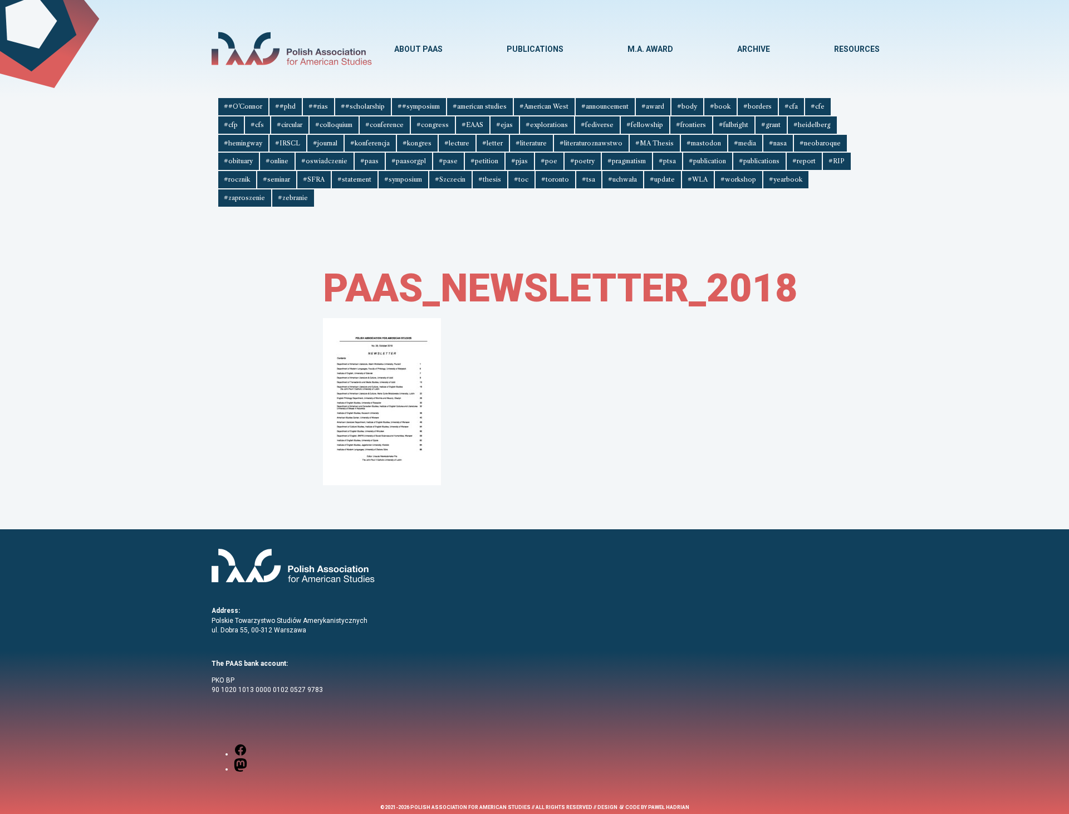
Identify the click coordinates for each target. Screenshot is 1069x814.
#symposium (403, 179)
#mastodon (703, 143)
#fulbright (733, 125)
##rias (318, 106)
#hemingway (243, 143)
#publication (707, 161)
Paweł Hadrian (668, 807)
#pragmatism (626, 161)
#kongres (417, 143)
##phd (285, 106)
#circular (289, 125)
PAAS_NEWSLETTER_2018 (560, 288)
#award (652, 106)
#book (720, 106)
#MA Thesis (654, 143)
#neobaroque (820, 143)
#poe (549, 161)
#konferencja (370, 143)
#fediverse (597, 125)
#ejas (504, 125)
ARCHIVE (753, 49)
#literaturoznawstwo (591, 143)
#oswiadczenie (324, 161)
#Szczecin (450, 179)
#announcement (605, 106)
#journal (325, 143)
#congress (432, 125)
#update (662, 179)
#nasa (778, 143)
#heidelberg (812, 125)
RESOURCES (857, 49)
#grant (771, 125)
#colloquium (333, 125)
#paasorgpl (408, 161)
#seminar (276, 179)
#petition (484, 161)
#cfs (257, 125)
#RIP (836, 161)
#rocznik (237, 179)
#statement (354, 179)
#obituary (238, 161)
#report (804, 161)
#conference (384, 125)
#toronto (555, 179)
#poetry (582, 161)
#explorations (547, 125)
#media (745, 143)
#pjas (519, 161)
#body (687, 106)
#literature (531, 143)
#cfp (231, 125)
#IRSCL (287, 143)
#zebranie (293, 198)
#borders (757, 106)
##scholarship (363, 106)
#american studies (480, 106)
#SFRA (314, 179)
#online (277, 161)
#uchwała (622, 179)
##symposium (419, 106)
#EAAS (472, 125)
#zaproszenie (244, 198)
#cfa (791, 106)
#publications (759, 161)
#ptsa (667, 161)
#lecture (456, 143)
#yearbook (785, 179)
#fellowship (644, 125)
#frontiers (691, 125)
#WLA (698, 179)
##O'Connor (243, 106)
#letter (492, 143)
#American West (543, 106)
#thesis (489, 179)
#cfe (818, 106)
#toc (521, 179)
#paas (369, 161)
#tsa (588, 179)
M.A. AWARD (650, 49)
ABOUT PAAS (418, 49)
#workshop (738, 179)
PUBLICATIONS (535, 49)
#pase (448, 161)
